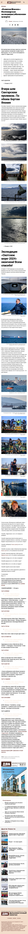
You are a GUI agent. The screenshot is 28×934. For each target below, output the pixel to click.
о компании (9, 918)
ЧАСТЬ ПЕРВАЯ (5, 591)
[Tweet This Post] (12, 25)
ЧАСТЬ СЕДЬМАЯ (5, 679)
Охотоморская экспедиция (8, 758)
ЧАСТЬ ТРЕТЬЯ (5, 626)
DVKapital (10, 21)
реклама (14, 918)
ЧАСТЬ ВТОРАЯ (5, 611)
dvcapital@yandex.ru (8, 923)
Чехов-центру (14, 544)
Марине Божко (5, 555)
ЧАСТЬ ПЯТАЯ (4, 650)
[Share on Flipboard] (15, 25)
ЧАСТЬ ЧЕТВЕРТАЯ (6, 636)
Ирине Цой (4, 550)
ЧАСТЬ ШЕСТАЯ (5, 664)
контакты (19, 918)
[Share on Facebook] (10, 25)
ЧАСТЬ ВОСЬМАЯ (5, 697)
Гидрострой (7, 756)
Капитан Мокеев (15, 756)
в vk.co (20, 72)
